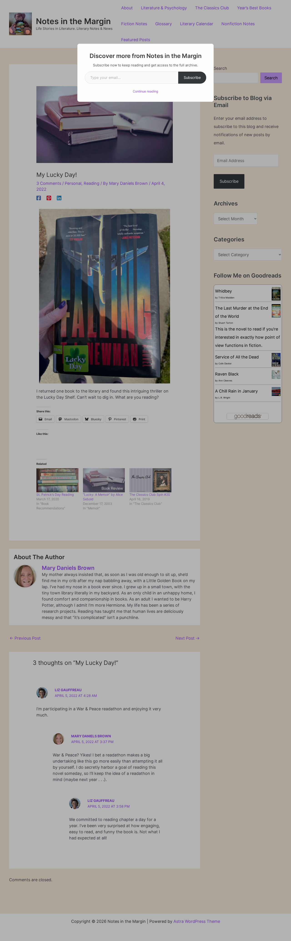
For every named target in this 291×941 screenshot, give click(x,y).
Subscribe (192, 77)
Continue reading (145, 91)
